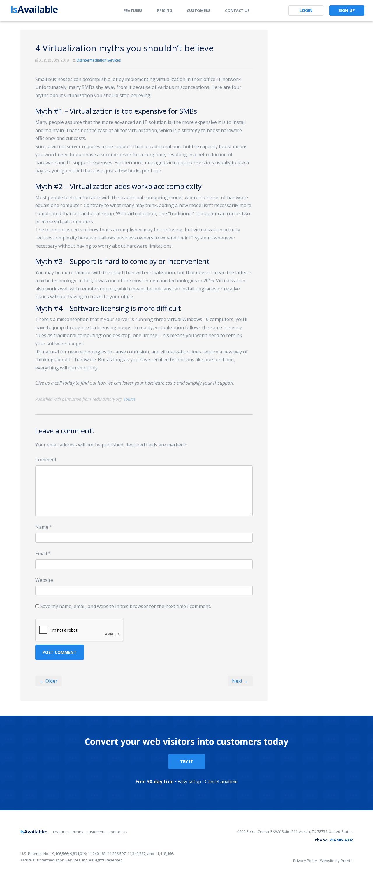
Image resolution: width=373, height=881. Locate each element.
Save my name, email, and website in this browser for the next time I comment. (125, 606)
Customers (198, 10)
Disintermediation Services (99, 60)
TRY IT (186, 761)
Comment (46, 459)
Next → (240, 681)
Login (306, 10)
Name (43, 527)
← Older (48, 681)
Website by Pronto (336, 860)
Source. (130, 399)
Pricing (164, 10)
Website (44, 580)
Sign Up (347, 10)
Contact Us (237, 10)
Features (133, 10)
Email (43, 553)
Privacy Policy (305, 860)
